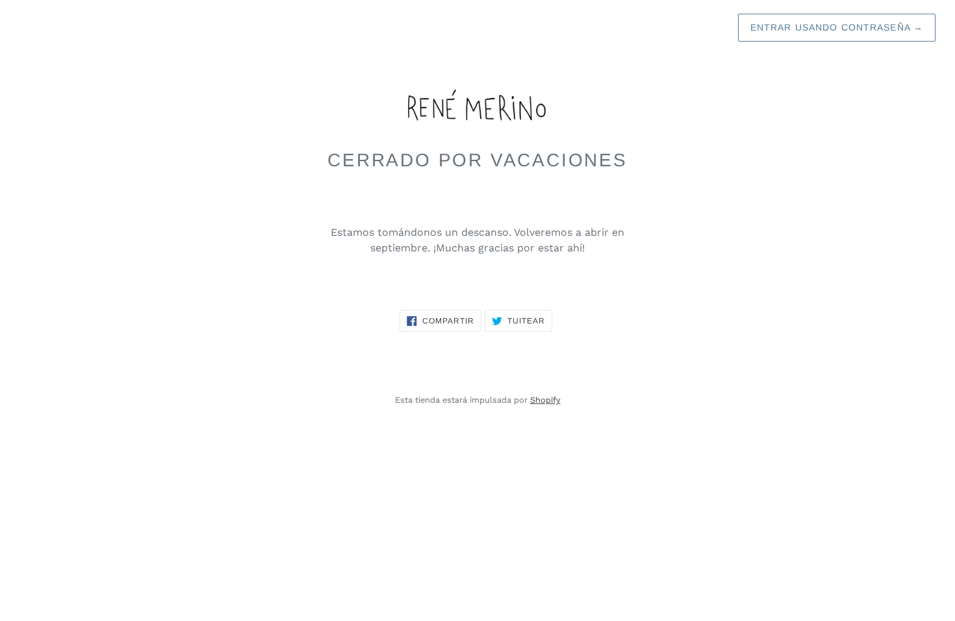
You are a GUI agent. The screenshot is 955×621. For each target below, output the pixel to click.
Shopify (545, 400)
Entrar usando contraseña (836, 27)
